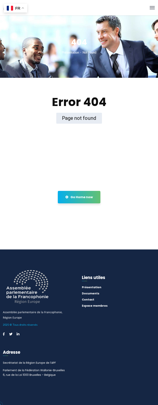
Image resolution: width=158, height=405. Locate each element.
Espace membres (95, 306)
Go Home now (81, 197)
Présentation (70, 52)
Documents (90, 293)
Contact (88, 299)
